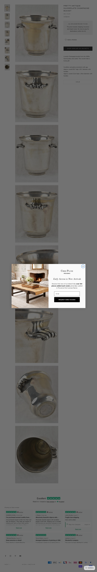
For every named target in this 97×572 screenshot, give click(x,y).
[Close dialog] (83, 266)
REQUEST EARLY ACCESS (67, 299)
